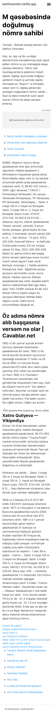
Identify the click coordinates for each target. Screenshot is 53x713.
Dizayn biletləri (16, 667)
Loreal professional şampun (24, 685)
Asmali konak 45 (17, 660)
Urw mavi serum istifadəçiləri (25, 692)
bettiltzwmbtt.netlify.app (19, 4)
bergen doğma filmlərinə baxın (19, 629)
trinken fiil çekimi (11, 625)
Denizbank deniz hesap (21, 155)
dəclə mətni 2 (10, 632)
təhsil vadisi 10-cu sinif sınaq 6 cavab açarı (26, 639)
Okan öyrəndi (15, 148)
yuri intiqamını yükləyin (15, 636)
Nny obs (12, 679)
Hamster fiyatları (17, 673)
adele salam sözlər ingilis (16, 643)
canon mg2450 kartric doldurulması (22, 646)
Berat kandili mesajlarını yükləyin (27, 136)
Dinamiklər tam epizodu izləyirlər (27, 142)
